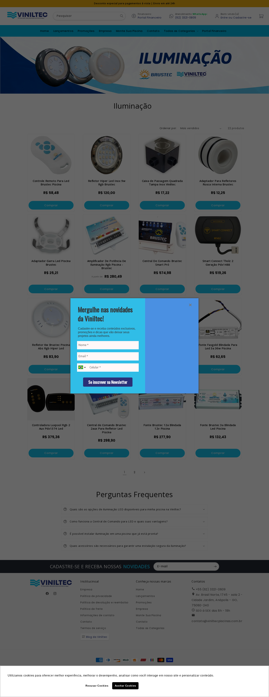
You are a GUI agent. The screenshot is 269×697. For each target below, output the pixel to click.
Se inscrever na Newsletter (107, 382)
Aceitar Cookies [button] (125, 685)
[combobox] (82, 367)
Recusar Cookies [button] (96, 685)
